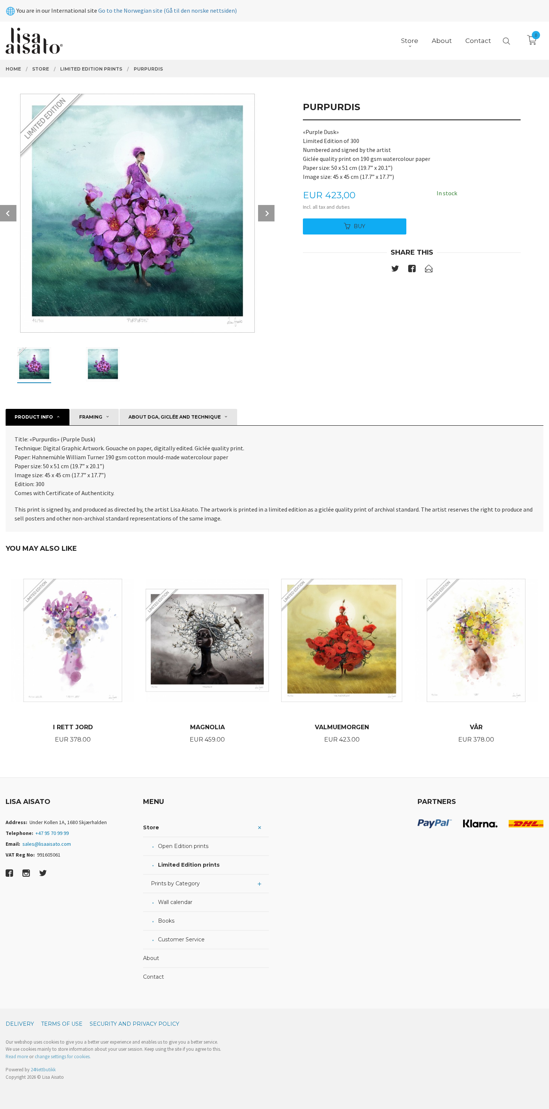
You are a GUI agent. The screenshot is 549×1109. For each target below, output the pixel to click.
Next (266, 213)
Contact (153, 976)
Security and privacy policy (134, 1024)
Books (166, 920)
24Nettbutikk (43, 1069)
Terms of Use (62, 1024)
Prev (8, 213)
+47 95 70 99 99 (52, 833)
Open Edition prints (183, 846)
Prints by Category (175, 883)
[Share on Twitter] (395, 270)
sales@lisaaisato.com (46, 844)
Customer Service (181, 939)
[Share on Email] (428, 270)
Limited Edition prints (189, 864)
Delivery (20, 1024)
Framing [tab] (90, 417)
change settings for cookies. (63, 1056)
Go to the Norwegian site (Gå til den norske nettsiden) (167, 10)
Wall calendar (175, 902)
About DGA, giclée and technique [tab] (174, 417)
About (151, 958)
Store (151, 827)
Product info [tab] (34, 417)
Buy (359, 226)
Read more (17, 1056)
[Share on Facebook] (412, 270)
